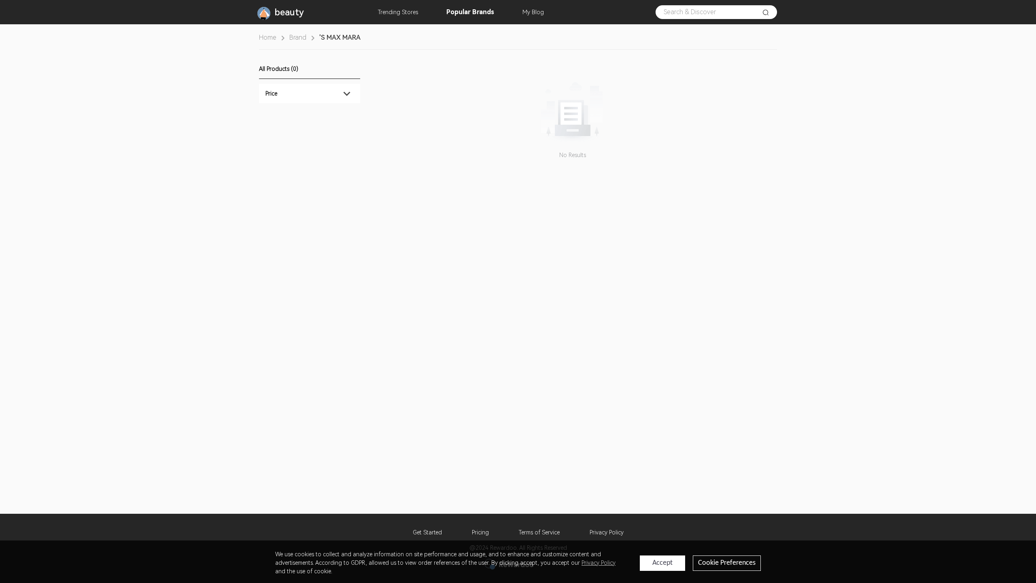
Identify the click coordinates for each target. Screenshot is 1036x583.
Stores (398, 12)
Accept (662, 563)
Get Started (427, 532)
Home (267, 37)
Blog (533, 12)
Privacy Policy (607, 532)
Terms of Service (539, 532)
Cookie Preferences (727, 563)
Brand (297, 37)
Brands (470, 12)
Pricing (480, 532)
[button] (309, 93)
